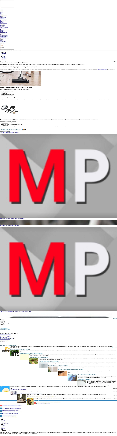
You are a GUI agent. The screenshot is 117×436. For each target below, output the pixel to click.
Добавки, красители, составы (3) (5, 335)
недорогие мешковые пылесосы (102, 69)
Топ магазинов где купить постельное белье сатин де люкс (9, 132)
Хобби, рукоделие (3, 41)
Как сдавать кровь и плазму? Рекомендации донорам (49, 361)
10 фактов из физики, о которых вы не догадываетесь (10, 410)
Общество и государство (4, 27)
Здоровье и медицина (3, 19)
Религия (1, 31)
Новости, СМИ (2, 25)
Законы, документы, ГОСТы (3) (5, 336)
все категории (2, 341)
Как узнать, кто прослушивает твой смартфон (43, 403)
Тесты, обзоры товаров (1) (4, 340)
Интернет (1, 21)
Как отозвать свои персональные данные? (8, 345)
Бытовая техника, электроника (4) (5, 334)
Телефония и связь (3, 37)
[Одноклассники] (23, 129)
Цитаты (3, 56)
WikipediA (2, 43)
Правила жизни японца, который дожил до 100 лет (58, 365)
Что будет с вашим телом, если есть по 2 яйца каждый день (98, 385)
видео (1, 10)
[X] (25, 129)
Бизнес (1, 16)
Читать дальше (114, 347)
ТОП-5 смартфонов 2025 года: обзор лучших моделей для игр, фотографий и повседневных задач (15, 311)
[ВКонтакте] (22, 129)
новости (1, 12)
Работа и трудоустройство (4, 29)
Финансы (1, 40)
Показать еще (115, 318)
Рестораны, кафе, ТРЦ (3, 32)
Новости (3, 54)
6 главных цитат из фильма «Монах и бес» (18, 389)
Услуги (1, 39)
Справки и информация (4, 35)
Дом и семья (2, 18)
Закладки (3, 59)
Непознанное (2, 24)
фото (1, 13)
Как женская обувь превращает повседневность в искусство (9, 225)
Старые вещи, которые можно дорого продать (9, 416)
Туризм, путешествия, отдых (4, 38)
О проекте (3, 420)
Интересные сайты (3, 20)
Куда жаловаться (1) (3, 337)
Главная (3, 418)
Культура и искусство (3, 23)
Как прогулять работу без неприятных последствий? (10, 413)
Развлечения (2, 30)
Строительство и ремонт (4, 36)
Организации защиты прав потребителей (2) (7, 338)
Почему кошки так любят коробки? (84, 379)
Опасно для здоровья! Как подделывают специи (38, 357)
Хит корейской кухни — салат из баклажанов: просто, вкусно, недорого (82, 374)
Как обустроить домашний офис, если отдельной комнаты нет (29, 393)
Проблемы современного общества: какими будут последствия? (12, 405)
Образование (2, 26)
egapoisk (2, 47)
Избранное (4, 53)
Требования (4, 430)
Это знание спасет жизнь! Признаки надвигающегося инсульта (70, 369)
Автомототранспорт (3, 15)
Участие (3, 425)
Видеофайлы (4, 57)
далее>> (104, 394)
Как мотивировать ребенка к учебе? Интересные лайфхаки (31, 353)
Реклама (3, 428)
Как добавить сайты (5, 423)
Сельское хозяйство (3, 33)
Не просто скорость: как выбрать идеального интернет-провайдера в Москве (12, 218)
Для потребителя (3, 17)
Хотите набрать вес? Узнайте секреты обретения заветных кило (12, 411)
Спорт (1, 34)
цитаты (1, 11)
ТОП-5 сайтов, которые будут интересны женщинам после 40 (11, 408)
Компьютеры (2, 22)
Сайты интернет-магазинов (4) (5, 339)
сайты (1, 14)
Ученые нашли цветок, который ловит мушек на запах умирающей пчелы (41, 396)
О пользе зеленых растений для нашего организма (20, 349)
